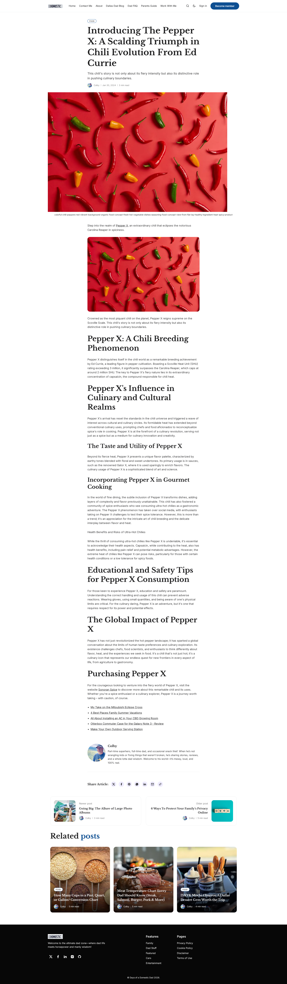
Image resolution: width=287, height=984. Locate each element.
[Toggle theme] (194, 6)
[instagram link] (72, 957)
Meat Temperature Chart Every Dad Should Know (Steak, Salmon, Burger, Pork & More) (141, 895)
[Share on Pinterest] (129, 784)
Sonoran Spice (107, 689)
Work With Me (168, 5)
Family (149, 943)
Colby (96, 85)
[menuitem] (72, 6)
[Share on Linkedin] (144, 784)
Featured (151, 953)
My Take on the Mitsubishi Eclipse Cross (116, 707)
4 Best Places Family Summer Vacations (116, 712)
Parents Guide (149, 5)
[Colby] (89, 85)
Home (72, 5)
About (99, 5)
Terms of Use (184, 958)
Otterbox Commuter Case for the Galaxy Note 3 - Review (127, 723)
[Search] (187, 6)
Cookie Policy (185, 948)
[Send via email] (152, 784)
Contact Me (85, 5)
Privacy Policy (185, 943)
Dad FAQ (133, 5)
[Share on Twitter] (113, 784)
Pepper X (122, 225)
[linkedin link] (65, 957)
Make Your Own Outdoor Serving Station (117, 729)
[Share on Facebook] (121, 784)
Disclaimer (183, 953)
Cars (148, 958)
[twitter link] (51, 957)
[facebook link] (58, 957)
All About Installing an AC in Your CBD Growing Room (124, 718)
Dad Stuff (151, 948)
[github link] (80, 957)
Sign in (203, 5)
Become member (224, 5)
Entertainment (153, 963)
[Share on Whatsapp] (137, 784)
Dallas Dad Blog (115, 5)
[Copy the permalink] (160, 784)
